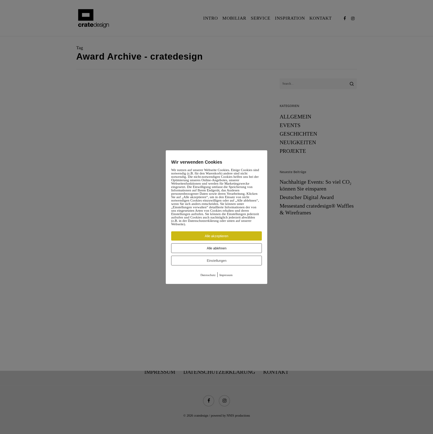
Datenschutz (208, 275)
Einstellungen (216, 260)
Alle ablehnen (216, 248)
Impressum (226, 275)
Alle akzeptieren (216, 236)
